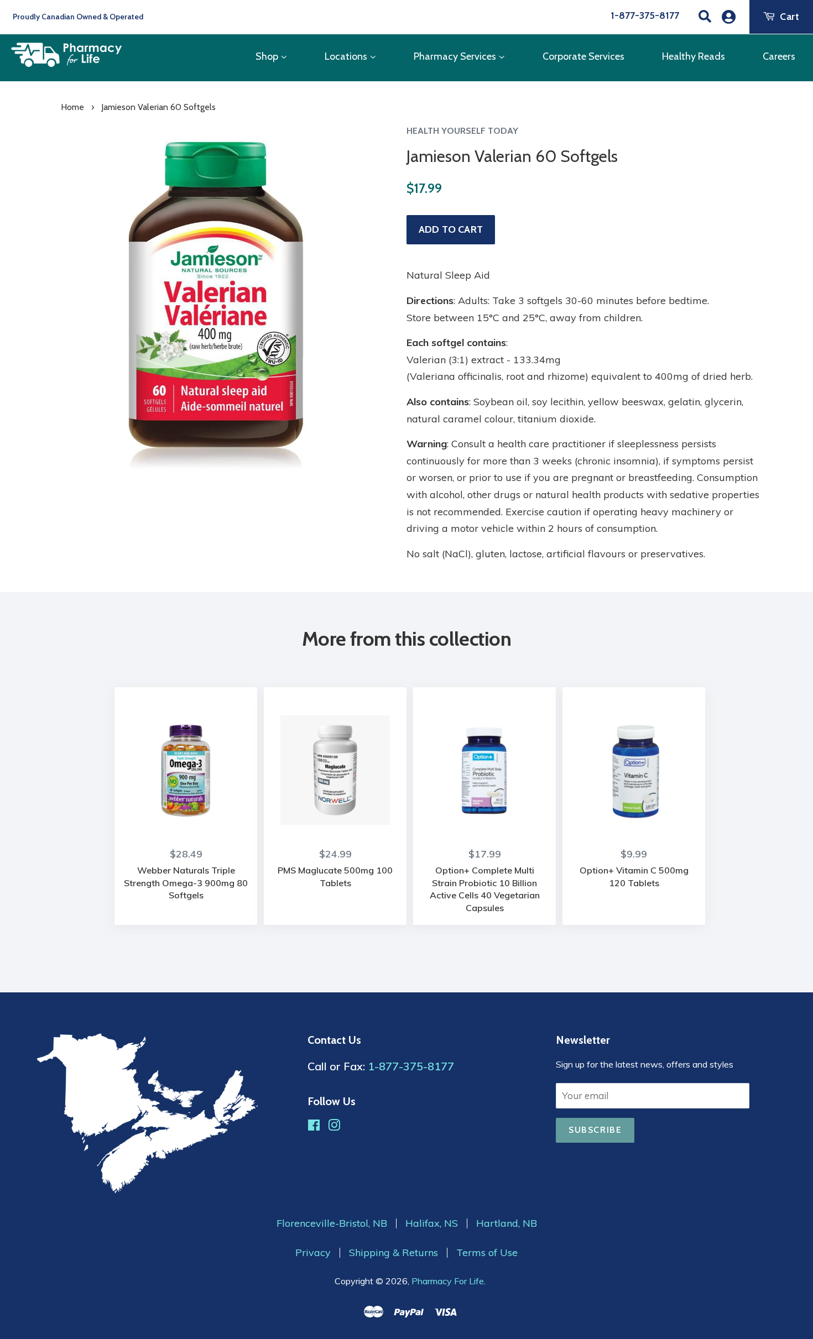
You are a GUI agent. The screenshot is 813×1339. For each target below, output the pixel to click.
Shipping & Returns (393, 1253)
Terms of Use (487, 1253)
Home (72, 107)
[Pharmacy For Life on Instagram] (334, 1126)
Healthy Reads (693, 56)
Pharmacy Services (456, 56)
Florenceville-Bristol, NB (332, 1223)
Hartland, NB (506, 1223)
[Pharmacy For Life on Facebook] (314, 1126)
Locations (347, 56)
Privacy (313, 1253)
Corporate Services (583, 56)
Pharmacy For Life (447, 1280)
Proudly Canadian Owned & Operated (77, 17)
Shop (268, 56)
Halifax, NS (431, 1223)
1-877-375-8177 (645, 15)
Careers (779, 56)
